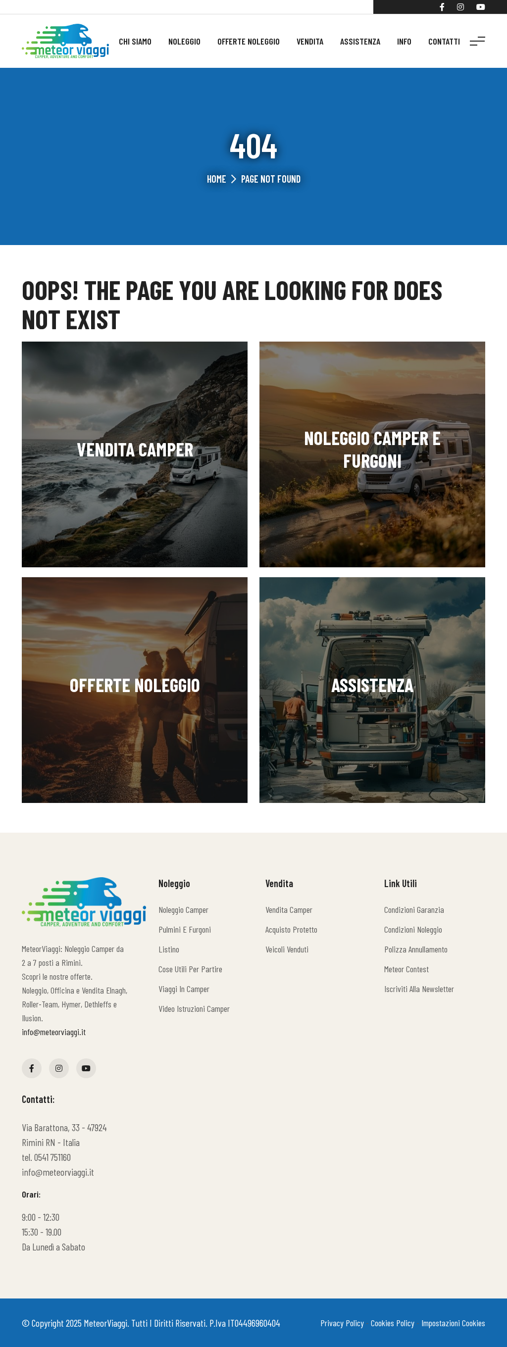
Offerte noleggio (248, 41)
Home (216, 179)
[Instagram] (460, 7)
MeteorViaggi (105, 1323)
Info (404, 41)
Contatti (444, 41)
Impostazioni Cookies (453, 1322)
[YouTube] (480, 7)
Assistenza (360, 41)
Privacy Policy (342, 1322)
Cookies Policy (392, 1322)
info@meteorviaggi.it (54, 1031)
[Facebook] (442, 7)
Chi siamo (135, 41)
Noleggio (184, 41)
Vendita (310, 41)
